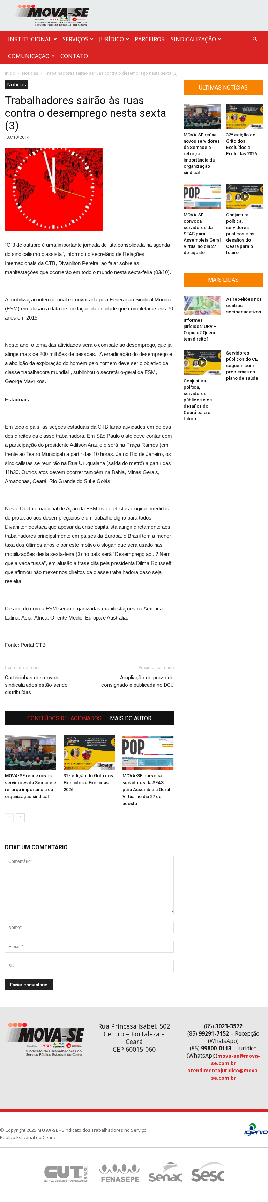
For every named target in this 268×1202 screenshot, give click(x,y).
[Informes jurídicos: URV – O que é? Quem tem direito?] (202, 305)
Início (10, 73)
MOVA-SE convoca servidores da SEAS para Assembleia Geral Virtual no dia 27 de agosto (146, 789)
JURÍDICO (111, 39)
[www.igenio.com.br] (256, 1134)
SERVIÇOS (75, 39)
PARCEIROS (149, 39)
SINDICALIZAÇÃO (193, 39)
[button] (254, 39)
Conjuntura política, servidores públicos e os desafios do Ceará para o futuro (240, 233)
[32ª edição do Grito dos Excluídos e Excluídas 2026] (89, 752)
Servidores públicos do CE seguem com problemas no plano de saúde (242, 365)
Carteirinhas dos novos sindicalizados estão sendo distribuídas (36, 684)
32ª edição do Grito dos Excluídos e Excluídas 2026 (88, 782)
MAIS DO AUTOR (130, 718)
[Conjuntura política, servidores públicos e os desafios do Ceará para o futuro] (244, 196)
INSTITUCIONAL (30, 39)
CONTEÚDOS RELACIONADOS (64, 718)
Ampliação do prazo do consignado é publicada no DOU (137, 681)
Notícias (30, 73)
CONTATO (74, 56)
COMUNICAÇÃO (29, 56)
